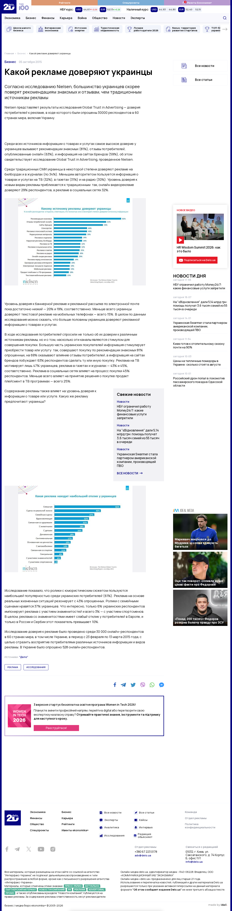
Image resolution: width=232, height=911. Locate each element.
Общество (99, 18)
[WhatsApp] (152, 684)
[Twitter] (133, 685)
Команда (191, 812)
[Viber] (142, 684)
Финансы (48, 18)
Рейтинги (64, 2)
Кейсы (143, 820)
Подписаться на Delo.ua (199, 260)
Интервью (146, 827)
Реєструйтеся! (56, 728)
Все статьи (203, 80)
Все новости (127, 473)
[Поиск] (225, 18)
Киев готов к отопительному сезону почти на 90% (199, 345)
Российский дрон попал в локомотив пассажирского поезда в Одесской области (199, 381)
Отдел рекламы (196, 818)
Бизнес (31, 18)
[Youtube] (40, 849)
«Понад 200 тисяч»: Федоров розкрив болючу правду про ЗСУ (199, 620)
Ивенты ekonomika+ (75, 830)
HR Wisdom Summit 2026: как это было (198, 249)
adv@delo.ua (143, 855)
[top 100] (23, 7)
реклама (12, 667)
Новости (119, 18)
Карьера (66, 18)
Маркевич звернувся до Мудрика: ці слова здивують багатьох (196, 542)
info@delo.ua (194, 861)
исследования (35, 667)
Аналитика (111, 827)
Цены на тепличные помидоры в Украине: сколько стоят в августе (197, 362)
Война (82, 18)
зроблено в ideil (217, 905)
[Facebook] (114, 684)
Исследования (114, 835)
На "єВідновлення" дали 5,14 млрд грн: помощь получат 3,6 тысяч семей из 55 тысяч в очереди (138, 436)
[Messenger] (161, 684)
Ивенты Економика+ (197, 3)
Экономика (12, 18)
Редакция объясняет (145, 836)
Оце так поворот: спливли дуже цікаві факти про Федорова (199, 582)
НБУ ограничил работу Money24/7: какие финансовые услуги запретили (134, 412)
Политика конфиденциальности (200, 825)
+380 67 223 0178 (146, 851)
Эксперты (137, 18)
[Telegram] (123, 685)
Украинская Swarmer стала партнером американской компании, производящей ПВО (137, 460)
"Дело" (23, 657)
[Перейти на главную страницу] (9, 7)
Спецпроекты (131, 2)
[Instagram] (52, 849)
